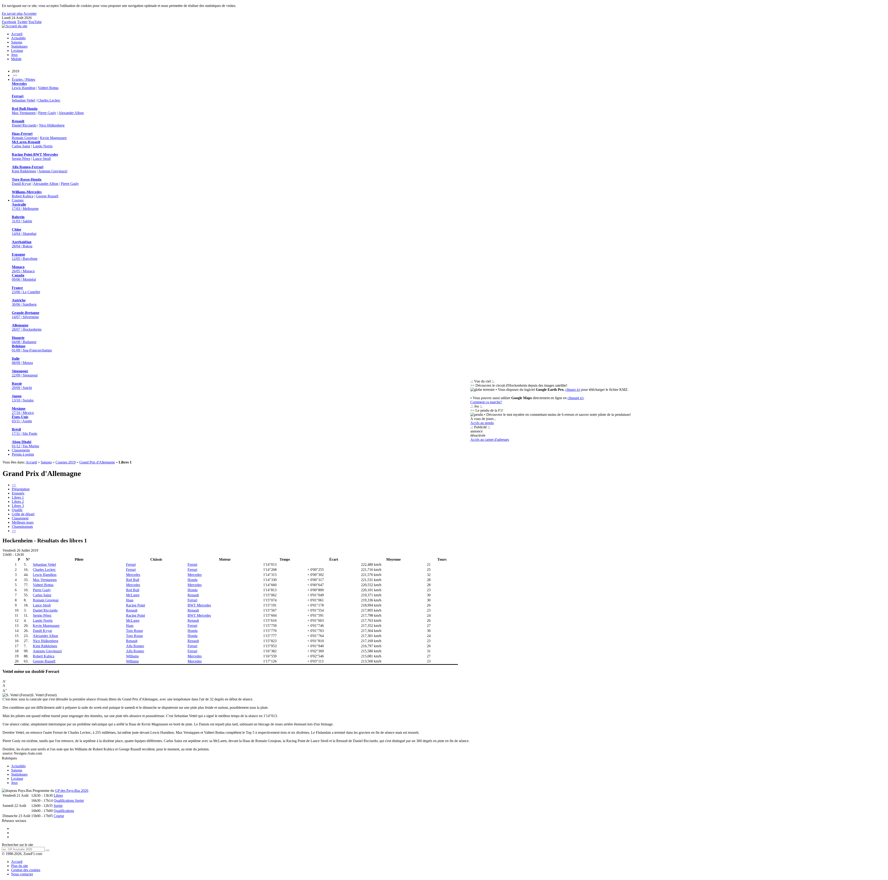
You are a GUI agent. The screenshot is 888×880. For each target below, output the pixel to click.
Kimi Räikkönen (24, 171)
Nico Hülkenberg (52, 125)
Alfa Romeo (135, 646)
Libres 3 (18, 506)
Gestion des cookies (25, 870)
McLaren (132, 595)
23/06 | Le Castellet (26, 290)
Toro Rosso (134, 631)
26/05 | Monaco (23, 269)
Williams (132, 656)
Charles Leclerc (48, 100)
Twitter (22, 22)
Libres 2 (18, 502)
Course (59, 816)
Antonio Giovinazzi (52, 171)
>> (14, 531)
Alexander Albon (71, 113)
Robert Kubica (22, 196)
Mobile (16, 59)
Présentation (21, 489)
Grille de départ (23, 514)
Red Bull (132, 580)
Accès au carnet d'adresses (489, 440)
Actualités (18, 38)
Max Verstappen (24, 113)
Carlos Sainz (21, 146)
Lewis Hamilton (23, 88)
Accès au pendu (482, 423)
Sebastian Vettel (23, 100)
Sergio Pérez (21, 159)
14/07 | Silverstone (25, 315)
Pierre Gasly (47, 113)
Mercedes (133, 575)
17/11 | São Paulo (24, 431)
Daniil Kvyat (21, 184)
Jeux (14, 55)
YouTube (35, 22)
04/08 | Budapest (24, 340)
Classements (21, 450)
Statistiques (19, 46)
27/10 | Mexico (23, 411)
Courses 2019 (66, 462)
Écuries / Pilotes (23, 79)
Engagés (18, 493)
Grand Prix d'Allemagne (97, 462)
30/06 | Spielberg (24, 302)
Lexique (17, 51)
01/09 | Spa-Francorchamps (32, 348)
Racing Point (135, 605)
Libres (58, 795)
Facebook (9, 22)
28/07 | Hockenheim (26, 327)
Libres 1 (18, 497)
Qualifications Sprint (69, 800)
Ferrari (131, 564)
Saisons (16, 42)
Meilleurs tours (23, 522)
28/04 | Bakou (22, 244)
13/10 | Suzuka (23, 398)
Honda (192, 580)
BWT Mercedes (199, 605)
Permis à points (23, 454)
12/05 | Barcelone (24, 256)
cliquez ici (572, 390)
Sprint (58, 806)
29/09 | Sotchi (22, 386)
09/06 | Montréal (24, 277)
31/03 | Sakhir (22, 219)
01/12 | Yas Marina (25, 444)
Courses (18, 200)
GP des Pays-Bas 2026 (71, 791)
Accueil (16, 34)
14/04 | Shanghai (24, 231)
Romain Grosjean (24, 138)
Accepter (30, 14)
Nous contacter (22, 874)
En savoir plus (12, 14)
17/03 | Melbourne (25, 206)
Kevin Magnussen (53, 138)
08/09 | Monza (22, 361)
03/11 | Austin (22, 419)
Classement (20, 518)
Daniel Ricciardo (24, 125)
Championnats (22, 527)
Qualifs (17, 510)
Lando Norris (42, 146)
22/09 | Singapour (25, 373)
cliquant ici (575, 398)
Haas (129, 600)
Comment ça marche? (486, 402)
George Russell (47, 196)
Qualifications (64, 811)
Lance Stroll (42, 159)
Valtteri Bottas (48, 88)
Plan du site (19, 866)
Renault (193, 595)
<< (14, 485)
